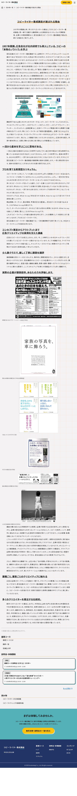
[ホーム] (2, 7)
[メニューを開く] (74, 3)
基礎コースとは (8, 640)
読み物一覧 (9, 7)
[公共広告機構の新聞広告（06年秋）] (38, 506)
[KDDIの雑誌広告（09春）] (38, 453)
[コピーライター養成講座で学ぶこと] (38, 106)
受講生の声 (7, 648)
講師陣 (38, 753)
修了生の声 (70, 750)
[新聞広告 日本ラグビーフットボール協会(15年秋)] (38, 297)
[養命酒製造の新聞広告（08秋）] (38, 478)
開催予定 (51, 750)
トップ (37, 750)
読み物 (68, 753)
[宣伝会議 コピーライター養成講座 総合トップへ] (14, 748)
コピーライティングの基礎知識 (13, 703)
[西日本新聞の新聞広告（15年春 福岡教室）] (38, 350)
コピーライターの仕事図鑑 (12, 699)
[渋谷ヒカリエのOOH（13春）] (38, 407)
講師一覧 (6, 644)
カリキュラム (39, 756)
